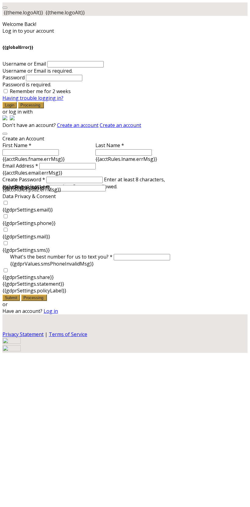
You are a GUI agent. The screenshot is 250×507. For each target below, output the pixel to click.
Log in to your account (28, 30)
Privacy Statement (23, 334)
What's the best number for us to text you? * (61, 256)
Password (13, 77)
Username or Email (24, 63)
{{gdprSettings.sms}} (26, 250)
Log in (51, 311)
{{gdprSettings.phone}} (28, 223)
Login (9, 105)
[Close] (4, 134)
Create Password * (23, 179)
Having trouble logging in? (32, 98)
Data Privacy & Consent (29, 196)
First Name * (16, 145)
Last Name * (109, 145)
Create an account (77, 125)
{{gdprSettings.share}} (28, 277)
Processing (30, 105)
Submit (11, 297)
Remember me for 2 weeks (40, 91)
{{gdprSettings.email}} (27, 209)
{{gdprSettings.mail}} (26, 236)
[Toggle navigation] (4, 8)
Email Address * (20, 165)
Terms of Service (68, 334)
